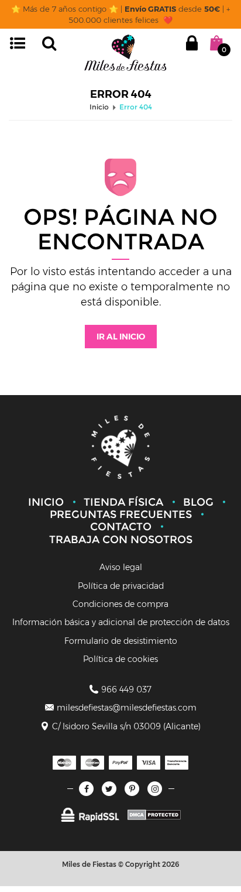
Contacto (121, 526)
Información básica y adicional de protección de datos (120, 622)
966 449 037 (126, 689)
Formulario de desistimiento (120, 641)
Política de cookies (120, 659)
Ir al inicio (121, 336)
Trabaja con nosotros (120, 539)
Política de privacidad (121, 586)
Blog (198, 502)
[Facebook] (86, 788)
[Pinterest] (132, 788)
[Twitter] (109, 788)
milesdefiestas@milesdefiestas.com (127, 707)
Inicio (46, 502)
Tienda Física (123, 502)
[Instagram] (154, 788)
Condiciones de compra (120, 604)
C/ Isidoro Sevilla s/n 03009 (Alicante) (126, 726)
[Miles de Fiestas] (125, 52)
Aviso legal (120, 567)
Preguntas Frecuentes (121, 514)
